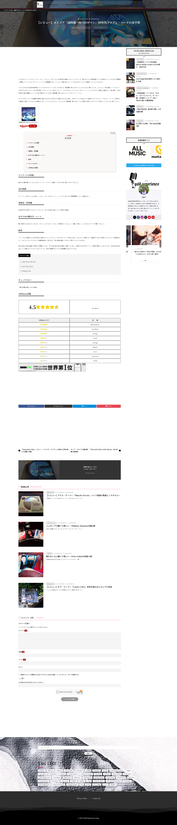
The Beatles (127, 781)
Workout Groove (51, 523)
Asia (96, 27)
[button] (127, 244)
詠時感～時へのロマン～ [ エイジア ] (28, 122)
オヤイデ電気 (97, 784)
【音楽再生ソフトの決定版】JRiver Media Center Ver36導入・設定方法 (148, 64)
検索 (88, 753)
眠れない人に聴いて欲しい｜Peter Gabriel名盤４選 (69, 556)
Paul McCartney (99, 777)
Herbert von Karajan (86, 774)
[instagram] (142, 217)
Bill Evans (50, 770)
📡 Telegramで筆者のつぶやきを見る (143, 165)
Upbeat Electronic (76, 27)
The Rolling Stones (44, 784)
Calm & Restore (52, 5)
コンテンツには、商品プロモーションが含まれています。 (20, 10)
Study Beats (140, 106)
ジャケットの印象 (32, 143)
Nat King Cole (87, 777)
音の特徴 (30, 147)
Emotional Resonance (110, 5)
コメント (21, 630)
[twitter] (145, 217)
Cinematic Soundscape (142, 88)
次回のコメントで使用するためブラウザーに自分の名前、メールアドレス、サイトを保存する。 (50, 675)
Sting (89, 781)
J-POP (135, 226)
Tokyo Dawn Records (58, 784)
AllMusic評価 (32, 168)
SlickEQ (82, 781)
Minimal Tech (50, 492)
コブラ (105, 784)
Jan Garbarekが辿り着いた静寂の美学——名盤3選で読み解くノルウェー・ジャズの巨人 (155, 254)
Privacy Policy (82, 798)
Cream (105, 770)
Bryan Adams (69, 770)
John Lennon (128, 774)
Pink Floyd (131, 777)
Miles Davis (77, 777)
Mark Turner (67, 777)
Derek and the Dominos (117, 770)
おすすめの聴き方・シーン (35, 155)
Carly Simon (79, 770)
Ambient (49, 553)
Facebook (32, 406)
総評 (28, 159)
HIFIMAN (98, 774)
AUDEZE (42, 770)
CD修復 (88, 770)
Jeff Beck (107, 774)
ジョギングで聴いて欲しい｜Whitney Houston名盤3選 (70, 525)
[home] (134, 217)
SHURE (74, 781)
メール (20, 659)
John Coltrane (117, 774)
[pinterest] (153, 217)
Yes (82, 784)
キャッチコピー (32, 163)
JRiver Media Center (45, 777)
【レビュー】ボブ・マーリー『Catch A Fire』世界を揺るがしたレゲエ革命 (79, 586)
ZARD (88, 784)
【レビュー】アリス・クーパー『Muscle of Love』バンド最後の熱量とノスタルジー (83, 495)
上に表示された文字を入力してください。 (31, 682)
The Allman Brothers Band (114, 781)
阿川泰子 (113, 784)
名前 (20, 652)
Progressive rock (103, 27)
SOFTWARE (140, 59)
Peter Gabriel (110, 777)
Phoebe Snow (121, 777)
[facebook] (138, 217)
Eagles (128, 770)
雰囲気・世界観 (32, 151)
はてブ (85, 406)
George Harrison (73, 774)
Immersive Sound (71, 5)
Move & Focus (90, 5)
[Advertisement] (69, 61)
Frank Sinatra (53, 774)
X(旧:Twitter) (59, 406)
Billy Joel (59, 770)
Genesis (63, 774)
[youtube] (149, 217)
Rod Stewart (55, 781)
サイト (20, 667)
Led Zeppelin (57, 777)
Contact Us (96, 798)
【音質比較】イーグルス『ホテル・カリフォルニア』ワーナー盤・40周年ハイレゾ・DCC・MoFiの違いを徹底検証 (147, 96)
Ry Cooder (65, 781)
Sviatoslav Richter (99, 781)
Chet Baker (97, 770)
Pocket (109, 406)
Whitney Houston (72, 784)
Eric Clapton (43, 774)
